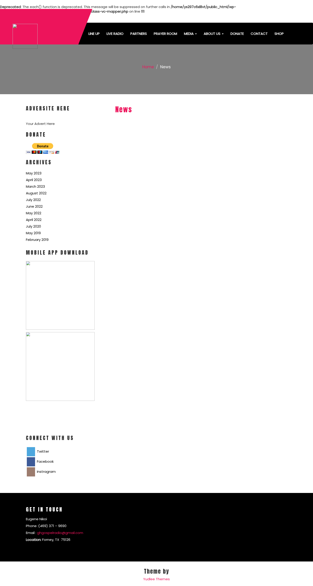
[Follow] (256, 16)
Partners (138, 33)
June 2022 (34, 206)
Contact (259, 33)
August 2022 (36, 193)
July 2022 (33, 199)
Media (189, 33)
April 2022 (33, 219)
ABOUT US (212, 33)
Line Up (94, 33)
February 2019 (37, 239)
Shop (279, 33)
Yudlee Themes (156, 579)
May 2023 (33, 173)
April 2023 (34, 179)
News (123, 109)
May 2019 (33, 233)
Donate (237, 33)
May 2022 (33, 213)
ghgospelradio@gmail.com (60, 532)
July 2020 (33, 226)
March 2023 (35, 186)
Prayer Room (165, 33)
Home (148, 67)
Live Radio (115, 33)
